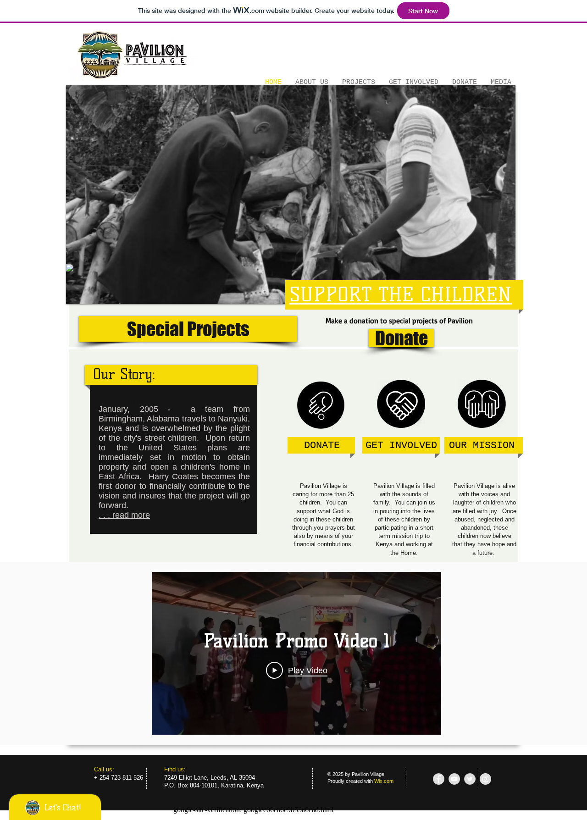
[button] (290, 194)
